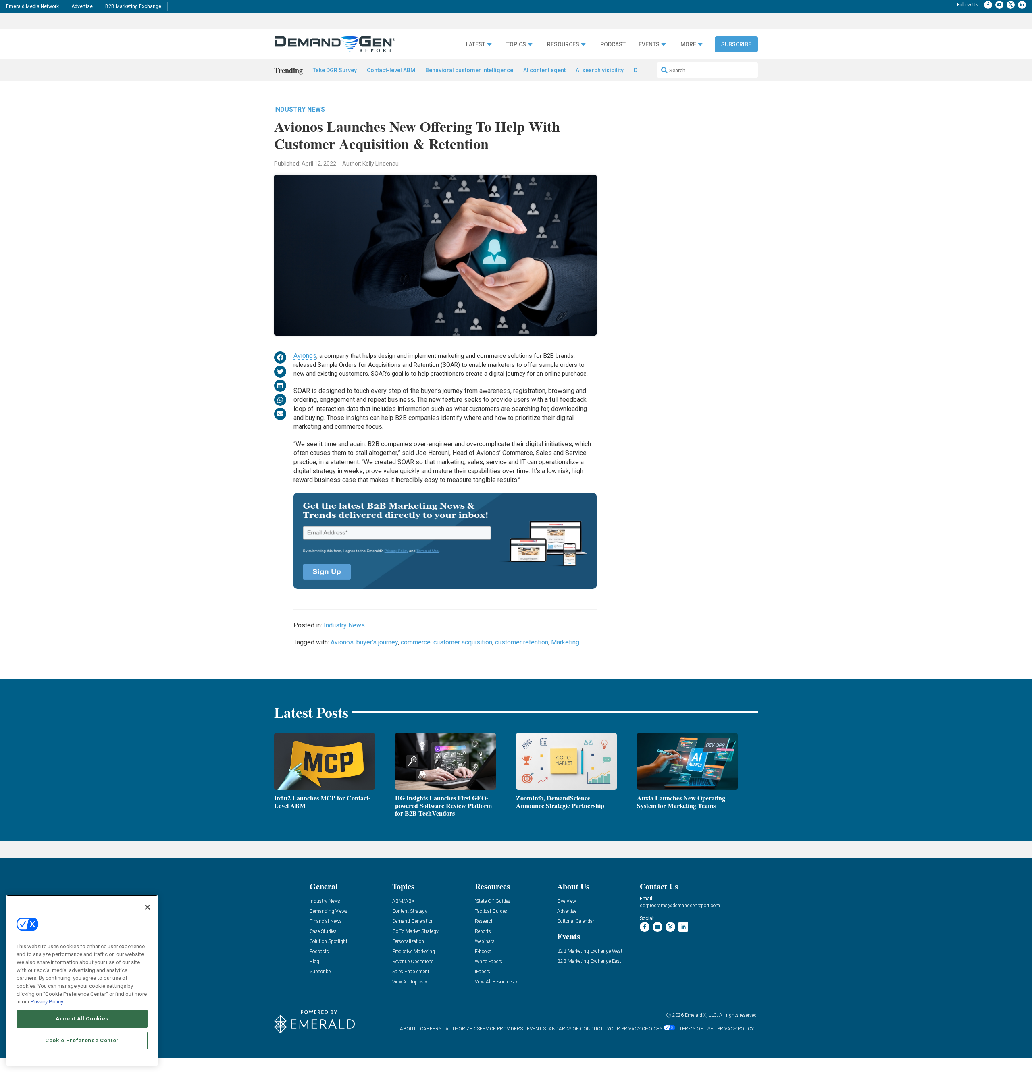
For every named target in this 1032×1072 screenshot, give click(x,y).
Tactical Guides (491, 911)
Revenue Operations (413, 961)
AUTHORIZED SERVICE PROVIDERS (484, 1029)
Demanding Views (328, 911)
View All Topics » (409, 982)
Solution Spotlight (328, 941)
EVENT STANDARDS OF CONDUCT (565, 1029)
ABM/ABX (403, 901)
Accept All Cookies (82, 1019)
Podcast (613, 45)
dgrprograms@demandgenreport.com (680, 905)
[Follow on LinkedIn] (1022, 5)
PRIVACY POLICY (735, 1029)
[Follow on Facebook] (988, 5)
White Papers (488, 961)
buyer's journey (377, 642)
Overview (566, 901)
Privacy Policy (47, 1002)
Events (649, 45)
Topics (516, 45)
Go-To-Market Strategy (415, 931)
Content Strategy (409, 911)
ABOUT (408, 1029)
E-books (483, 951)
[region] (82, 980)
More (688, 45)
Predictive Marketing (413, 951)
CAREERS (430, 1029)
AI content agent (544, 70)
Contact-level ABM (391, 70)
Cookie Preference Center (82, 1040)
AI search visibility (600, 70)
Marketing (565, 642)
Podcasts (319, 951)
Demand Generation (413, 921)
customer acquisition (462, 642)
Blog (314, 961)
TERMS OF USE (696, 1029)
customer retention (521, 642)
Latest (475, 45)
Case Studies (323, 931)
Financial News (326, 921)
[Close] (147, 907)
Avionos (304, 355)
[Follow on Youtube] (999, 5)
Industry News (299, 109)
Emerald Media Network (32, 6)
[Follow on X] (1011, 5)
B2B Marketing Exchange (133, 6)
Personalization (408, 941)
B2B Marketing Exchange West (589, 951)
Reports (483, 931)
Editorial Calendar (575, 921)
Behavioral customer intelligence (469, 70)
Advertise (82, 6)
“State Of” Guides (492, 901)
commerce (416, 642)
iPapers (482, 971)
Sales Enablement (410, 971)
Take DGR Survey (335, 70)
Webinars (485, 941)
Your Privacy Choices (634, 1029)
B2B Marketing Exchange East (589, 961)
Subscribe (736, 44)
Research (484, 921)
